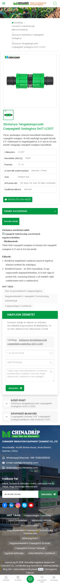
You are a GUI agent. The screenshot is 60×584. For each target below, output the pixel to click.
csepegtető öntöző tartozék (30, 548)
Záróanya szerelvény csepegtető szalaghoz (28, 36)
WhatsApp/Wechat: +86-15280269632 (28, 457)
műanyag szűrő (30, 538)
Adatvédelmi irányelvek (26, 569)
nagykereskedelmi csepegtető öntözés (30, 543)
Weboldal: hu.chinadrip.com (22, 467)
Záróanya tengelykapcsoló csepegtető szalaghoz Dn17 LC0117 (27, 342)
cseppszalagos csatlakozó (18, 306)
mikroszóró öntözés (42, 520)
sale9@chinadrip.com (25, 462)
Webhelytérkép (50, 565)
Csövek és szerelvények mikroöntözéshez (23, 28)
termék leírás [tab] (11, 221)
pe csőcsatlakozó (30, 525)
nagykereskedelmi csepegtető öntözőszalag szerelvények (27, 298)
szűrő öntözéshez (17, 520)
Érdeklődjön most (19, 199)
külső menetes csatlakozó (42, 553)
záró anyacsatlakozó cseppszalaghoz (23, 291)
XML (9, 569)
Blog (5, 569)
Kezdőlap (18, 22)
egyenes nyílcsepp (14, 553)
